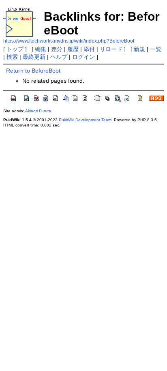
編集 (40, 49)
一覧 (155, 49)
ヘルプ (58, 57)
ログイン (83, 57)
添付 (89, 49)
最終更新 (34, 57)
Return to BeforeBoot (33, 70)
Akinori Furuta (38, 111)
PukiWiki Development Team (85, 120)
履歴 (73, 49)
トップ (15, 49)
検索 (12, 57)
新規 (139, 49)
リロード (111, 49)
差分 (56, 49)
